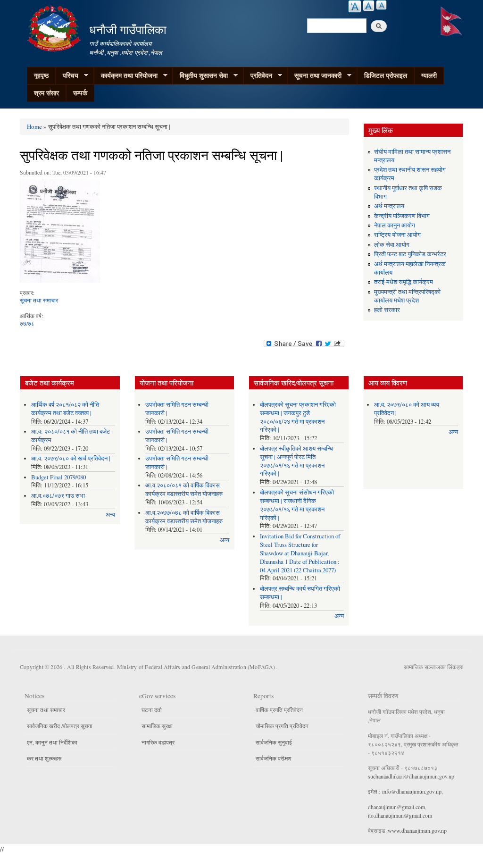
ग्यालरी (429, 75)
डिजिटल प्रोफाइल (385, 75)
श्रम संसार (46, 93)
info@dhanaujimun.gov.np (411, 791)
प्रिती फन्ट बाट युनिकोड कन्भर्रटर (410, 254)
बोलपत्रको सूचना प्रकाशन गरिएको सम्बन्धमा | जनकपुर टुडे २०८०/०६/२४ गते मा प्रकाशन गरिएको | (298, 417)
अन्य (110, 515)
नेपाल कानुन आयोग (394, 225)
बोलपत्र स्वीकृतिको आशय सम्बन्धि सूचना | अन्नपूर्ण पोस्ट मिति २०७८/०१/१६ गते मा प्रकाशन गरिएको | (296, 461)
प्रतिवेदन (257, 75)
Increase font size (354, 6)
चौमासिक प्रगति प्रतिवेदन (282, 725)
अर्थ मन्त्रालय (389, 206)
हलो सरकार (387, 310)
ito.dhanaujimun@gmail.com (400, 815)
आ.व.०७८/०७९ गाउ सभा (58, 496)
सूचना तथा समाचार (39, 300)
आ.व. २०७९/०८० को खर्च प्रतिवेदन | (70, 458)
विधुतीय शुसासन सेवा (200, 75)
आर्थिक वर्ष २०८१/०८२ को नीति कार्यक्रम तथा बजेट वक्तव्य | (65, 409)
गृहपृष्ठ (41, 75)
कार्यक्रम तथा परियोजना (126, 75)
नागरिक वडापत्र (158, 742)
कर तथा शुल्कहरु (44, 758)
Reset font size (369, 5)
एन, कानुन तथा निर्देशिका (52, 742)
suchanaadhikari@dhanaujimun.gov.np (411, 776)
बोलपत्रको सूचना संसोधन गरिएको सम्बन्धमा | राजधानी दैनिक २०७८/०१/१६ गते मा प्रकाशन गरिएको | (297, 505)
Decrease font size (381, 5)
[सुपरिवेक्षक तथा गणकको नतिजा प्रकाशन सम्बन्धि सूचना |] (60, 233)
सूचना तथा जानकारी (314, 75)
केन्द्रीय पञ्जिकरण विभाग (402, 216)
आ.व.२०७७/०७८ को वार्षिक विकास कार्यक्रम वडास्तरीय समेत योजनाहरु (184, 517)
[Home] (55, 27)
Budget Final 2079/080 (58, 477)
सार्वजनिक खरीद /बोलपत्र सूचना (59, 725)
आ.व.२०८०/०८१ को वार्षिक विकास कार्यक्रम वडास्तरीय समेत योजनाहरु (184, 489)
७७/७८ (27, 323)
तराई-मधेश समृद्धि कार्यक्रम (403, 282)
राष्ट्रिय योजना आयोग (397, 235)
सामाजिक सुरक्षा (157, 725)
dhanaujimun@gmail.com (396, 807)
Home (34, 126)
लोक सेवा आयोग (391, 245)
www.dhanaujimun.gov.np (417, 830)
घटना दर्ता (152, 709)
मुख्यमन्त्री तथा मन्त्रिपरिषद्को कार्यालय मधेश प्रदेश (407, 296)
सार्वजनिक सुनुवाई (274, 742)
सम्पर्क (80, 93)
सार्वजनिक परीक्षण (273, 758)
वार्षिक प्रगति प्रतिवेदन (279, 709)
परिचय (67, 75)
